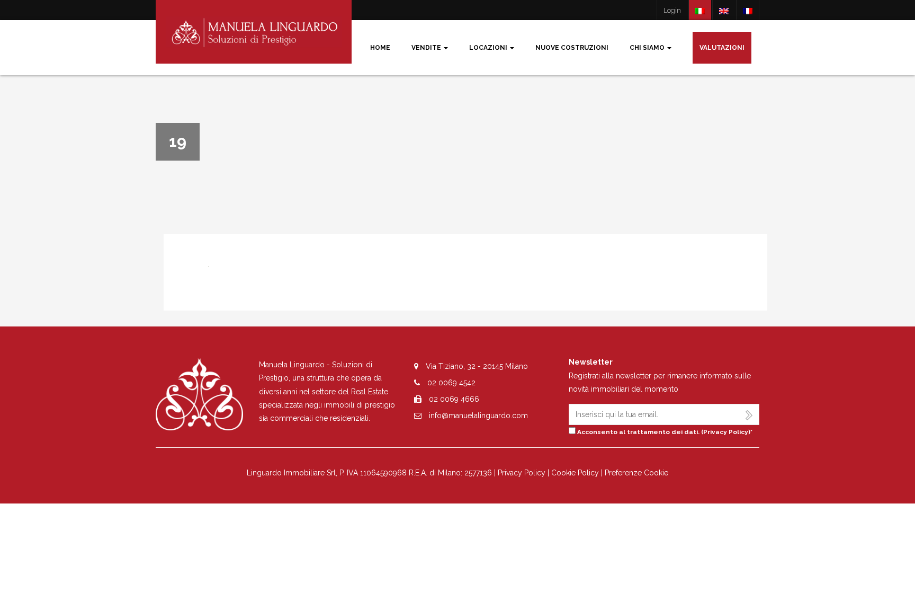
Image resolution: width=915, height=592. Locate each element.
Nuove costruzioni (571, 47)
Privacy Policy (725, 432)
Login (672, 10)
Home (380, 47)
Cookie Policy (575, 473)
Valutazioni (721, 47)
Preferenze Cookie (636, 473)
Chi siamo (648, 47)
